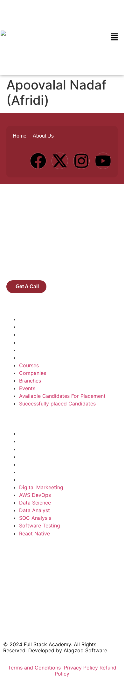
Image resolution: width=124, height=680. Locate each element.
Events (27, 342)
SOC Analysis (35, 464)
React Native (34, 479)
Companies (32, 327)
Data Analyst (34, 457)
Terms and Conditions (35, 667)
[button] (114, 37)
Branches (30, 334)
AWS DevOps (35, 441)
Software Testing (39, 472)
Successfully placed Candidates (57, 357)
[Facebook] (38, 161)
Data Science (35, 449)
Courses (29, 319)
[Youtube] (103, 161)
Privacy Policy (81, 667)
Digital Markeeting (41, 433)
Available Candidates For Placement (62, 350)
